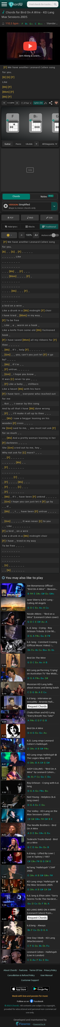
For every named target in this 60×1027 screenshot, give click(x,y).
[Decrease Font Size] (21, 235)
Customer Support (30, 980)
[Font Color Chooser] (9, 235)
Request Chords (37, 706)
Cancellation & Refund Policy (21, 975)
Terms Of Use (35, 970)
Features (23, 970)
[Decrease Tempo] (4, 103)
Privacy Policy (50, 970)
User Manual (46, 975)
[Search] (55, 4)
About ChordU (10, 970)
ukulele (29, 144)
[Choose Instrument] (36, 143)
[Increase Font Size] (36, 235)
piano (18, 144)
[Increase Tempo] (17, 103)
